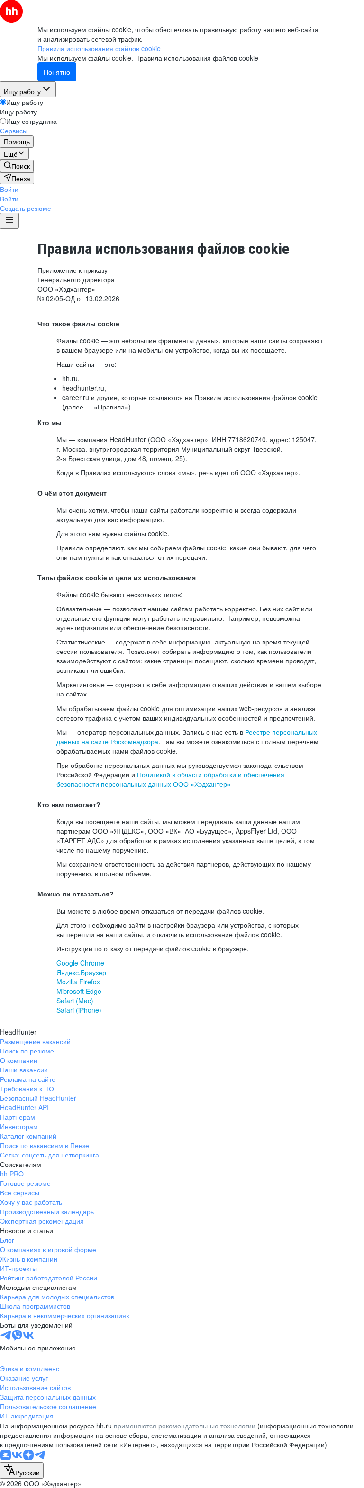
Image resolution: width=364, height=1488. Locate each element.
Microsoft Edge (78, 991)
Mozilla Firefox (78, 981)
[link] (17, 166)
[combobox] (22, 1470)
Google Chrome (80, 962)
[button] (9, 189)
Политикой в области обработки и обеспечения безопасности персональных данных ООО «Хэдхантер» (170, 779)
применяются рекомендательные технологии (184, 1425)
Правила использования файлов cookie (196, 57)
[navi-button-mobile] (9, 221)
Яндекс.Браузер (81, 972)
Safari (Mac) (74, 1000)
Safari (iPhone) (78, 1010)
